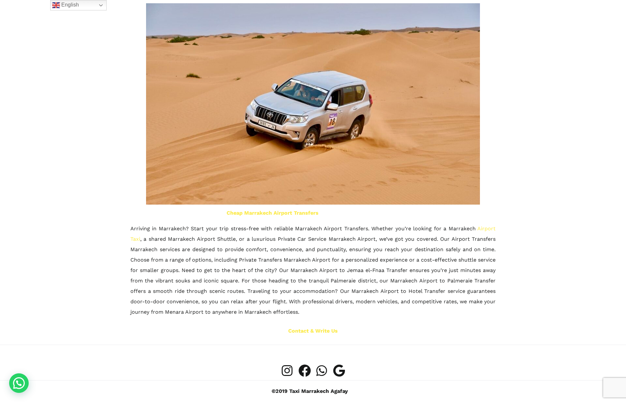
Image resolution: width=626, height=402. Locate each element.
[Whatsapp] (322, 371)
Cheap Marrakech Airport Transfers (273, 213)
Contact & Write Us (313, 331)
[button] (19, 383)
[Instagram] (287, 371)
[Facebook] (304, 371)
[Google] (339, 371)
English (69, 4)
